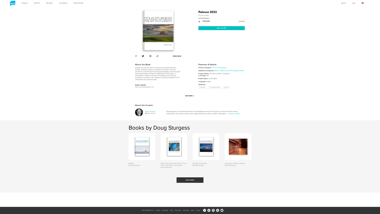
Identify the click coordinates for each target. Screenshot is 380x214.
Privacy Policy (178, 210)
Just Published (63, 3)
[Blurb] (12, 4)
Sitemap (198, 210)
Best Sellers (49, 3)
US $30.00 (242, 21)
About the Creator (144, 105)
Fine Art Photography (219, 68)
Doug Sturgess (150, 111)
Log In (353, 3)
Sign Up (343, 3)
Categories (25, 3)
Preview (177, 56)
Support (192, 210)
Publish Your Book (78, 3)
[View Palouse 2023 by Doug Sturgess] (158, 30)
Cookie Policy (186, 210)
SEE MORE (190, 180)
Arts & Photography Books (235, 71)
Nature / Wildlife (219, 71)
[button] (363, 3)
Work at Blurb (165, 210)
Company (158, 210)
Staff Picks (37, 3)
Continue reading (234, 114)
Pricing (171, 210)
